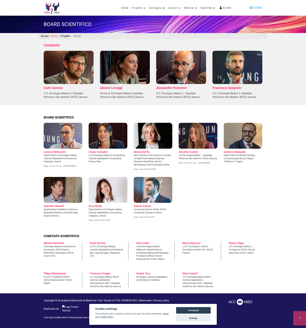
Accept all (193, 310)
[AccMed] (240, 301)
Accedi (226, 7)
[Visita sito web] (70, 308)
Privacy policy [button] (161, 300)
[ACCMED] (256, 7)
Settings (193, 318)
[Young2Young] (52, 7)
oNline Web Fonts (64, 317)
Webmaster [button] (145, 300)
